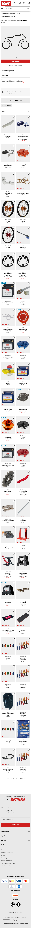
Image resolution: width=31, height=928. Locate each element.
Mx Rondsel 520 (8, 491)
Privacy (3, 855)
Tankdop (23, 165)
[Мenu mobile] (2, 8)
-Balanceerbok (23, 547)
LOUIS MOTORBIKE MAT (8, 630)
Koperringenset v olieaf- (23, 193)
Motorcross (8, 602)
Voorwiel (23, 221)
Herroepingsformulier (6, 860)
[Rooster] (25, 112)
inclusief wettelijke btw (15, 917)
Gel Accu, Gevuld (23, 383)
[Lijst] (28, 112)
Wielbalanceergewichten (8, 520)
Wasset (8, 383)
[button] (28, 8)
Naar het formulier (13, 93)
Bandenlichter (23, 520)
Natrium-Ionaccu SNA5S (8, 465)
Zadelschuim (8, 136)
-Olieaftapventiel (23, 303)
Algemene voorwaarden (7, 852)
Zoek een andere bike (14, 65)
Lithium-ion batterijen (8, 357)
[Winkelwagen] (29, 3)
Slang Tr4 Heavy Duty (8, 547)
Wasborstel (23, 247)
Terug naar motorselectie (8, 16)
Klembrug (8, 658)
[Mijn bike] (20, 3)
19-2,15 (8, 221)
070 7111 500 (17, 799)
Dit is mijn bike (15, 61)
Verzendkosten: (6, 919)
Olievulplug (8, 437)
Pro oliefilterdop (23, 329)
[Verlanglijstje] (24, 3)
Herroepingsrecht (5, 858)
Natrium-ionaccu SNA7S (8, 303)
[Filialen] (15, 3)
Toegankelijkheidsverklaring (8, 863)
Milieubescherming (6, 866)
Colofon (3, 850)
